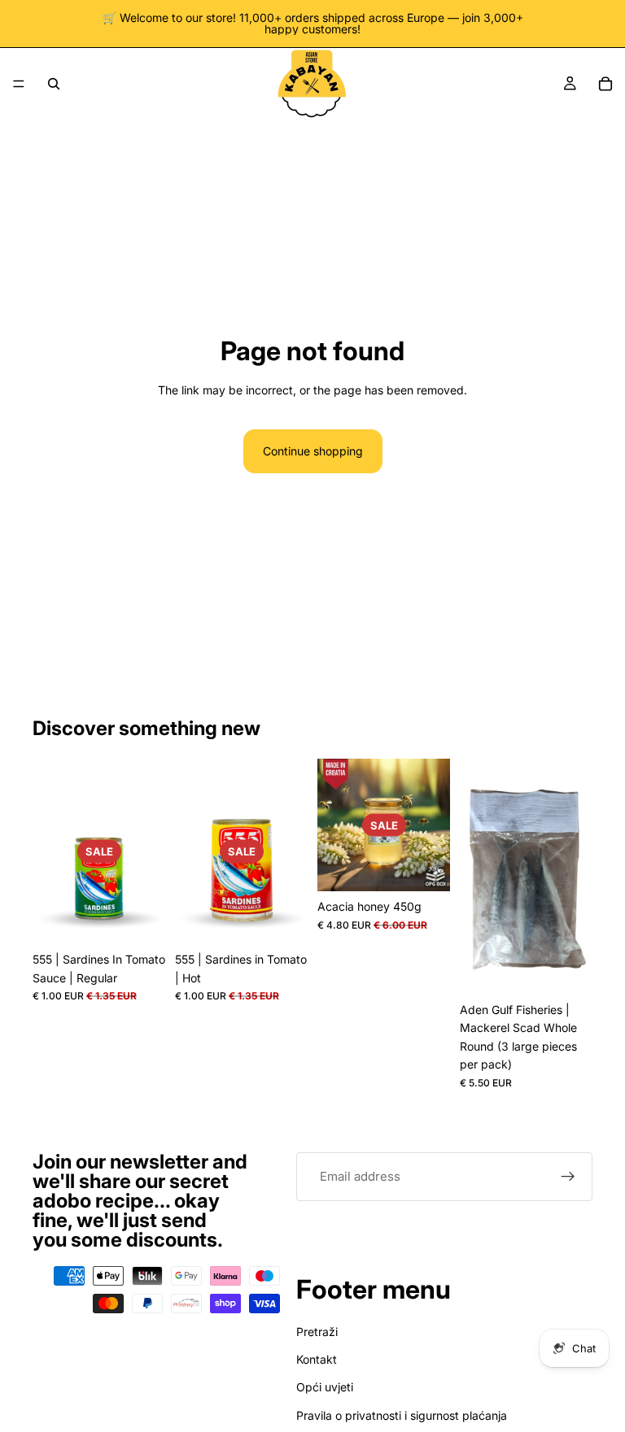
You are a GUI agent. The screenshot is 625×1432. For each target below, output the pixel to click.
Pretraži (317, 1331)
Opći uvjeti (324, 1387)
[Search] (54, 84)
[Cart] (605, 84)
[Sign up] (568, 1177)
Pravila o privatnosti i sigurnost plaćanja (401, 1414)
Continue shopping (313, 451)
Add (154, 918)
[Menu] (18, 83)
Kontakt (316, 1359)
